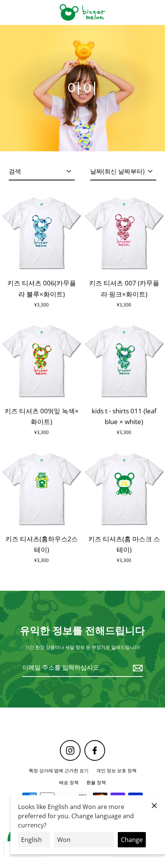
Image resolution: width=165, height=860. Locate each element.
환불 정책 (96, 782)
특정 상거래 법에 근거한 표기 (59, 770)
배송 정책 (69, 782)
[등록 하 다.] (136, 668)
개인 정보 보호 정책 (116, 770)
